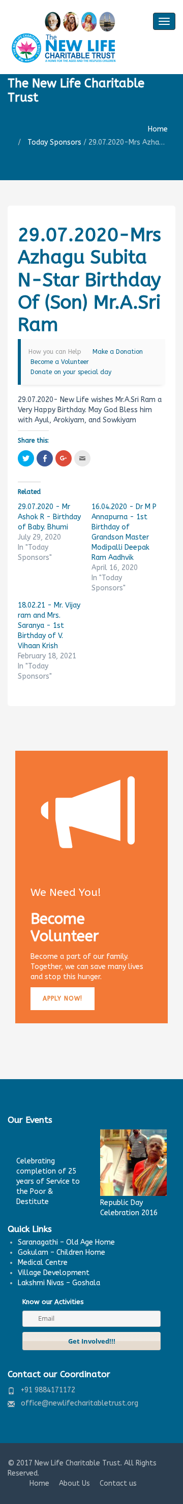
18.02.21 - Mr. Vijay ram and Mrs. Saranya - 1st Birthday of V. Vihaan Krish (49, 625)
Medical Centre (43, 1262)
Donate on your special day (70, 372)
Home (158, 129)
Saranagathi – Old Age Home (66, 1242)
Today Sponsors (54, 142)
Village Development (53, 1272)
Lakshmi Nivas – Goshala (59, 1283)
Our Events (30, 1120)
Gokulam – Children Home (61, 1252)
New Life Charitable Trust (77, 1463)
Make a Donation (118, 351)
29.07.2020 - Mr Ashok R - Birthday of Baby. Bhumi (49, 517)
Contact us (118, 1483)
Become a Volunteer (59, 361)
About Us (74, 1483)
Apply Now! (62, 998)
